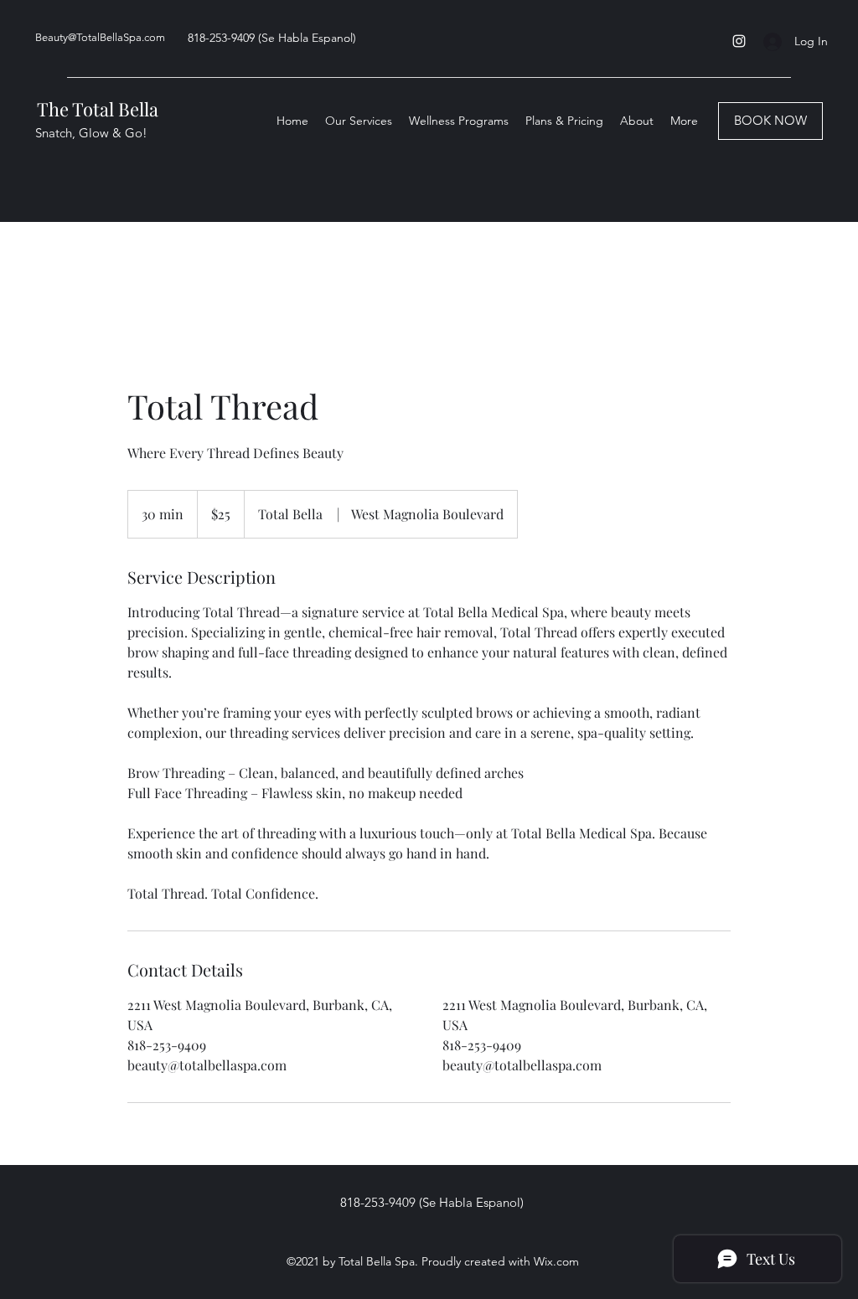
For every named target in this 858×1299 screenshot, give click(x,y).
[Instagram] (739, 41)
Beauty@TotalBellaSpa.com (100, 37)
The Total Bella (97, 108)
